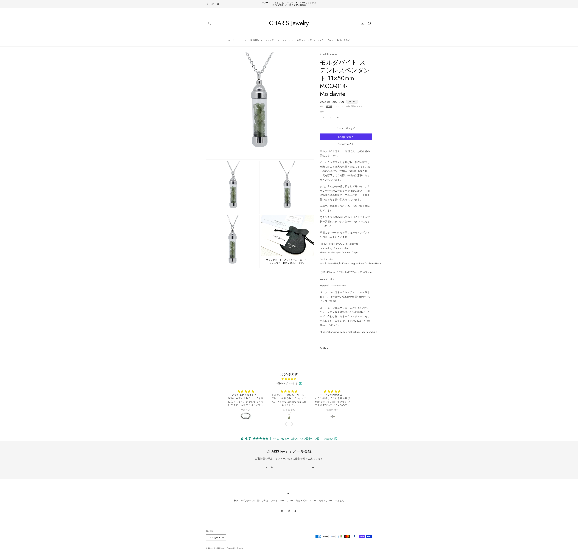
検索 (236, 500)
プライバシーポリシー (282, 500)
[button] (209, 23)
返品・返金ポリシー (306, 500)
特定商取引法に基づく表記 (254, 500)
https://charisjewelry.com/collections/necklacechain (348, 332)
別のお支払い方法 (345, 144)
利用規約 (339, 500)
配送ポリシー (325, 500)
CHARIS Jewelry (220, 548)
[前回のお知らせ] (257, 4)
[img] (289, 379)
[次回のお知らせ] (321, 4)
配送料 (329, 106)
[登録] (312, 467)
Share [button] (325, 347)
